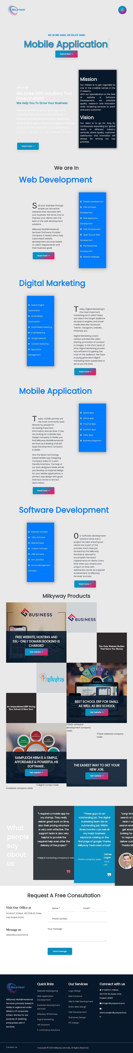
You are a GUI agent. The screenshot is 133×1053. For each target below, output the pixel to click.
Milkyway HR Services (47, 1014)
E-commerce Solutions (48, 1030)
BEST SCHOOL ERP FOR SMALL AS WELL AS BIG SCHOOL (97, 704)
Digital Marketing (45, 1019)
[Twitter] (80, 394)
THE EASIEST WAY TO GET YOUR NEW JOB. (97, 767)
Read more (27, 146)
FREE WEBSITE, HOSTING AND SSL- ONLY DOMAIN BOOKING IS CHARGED (36, 641)
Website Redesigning (47, 991)
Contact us (11, 1047)
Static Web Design (77, 1007)
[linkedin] (20, 946)
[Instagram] (83, 394)
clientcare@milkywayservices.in (113, 1014)
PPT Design (73, 1022)
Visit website (35, 652)
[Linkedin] (85, 394)
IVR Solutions (43, 1024)
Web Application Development (45, 998)
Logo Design (74, 991)
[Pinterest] (81, 397)
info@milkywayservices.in (17, 935)
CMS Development (77, 1012)
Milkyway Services (62, 1048)
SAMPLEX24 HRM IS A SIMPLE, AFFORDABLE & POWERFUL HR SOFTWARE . (36, 762)
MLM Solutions (75, 996)
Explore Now (65, 54)
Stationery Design (77, 1017)
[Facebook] (77, 394)
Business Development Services (48, 1007)
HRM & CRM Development (80, 1001)
